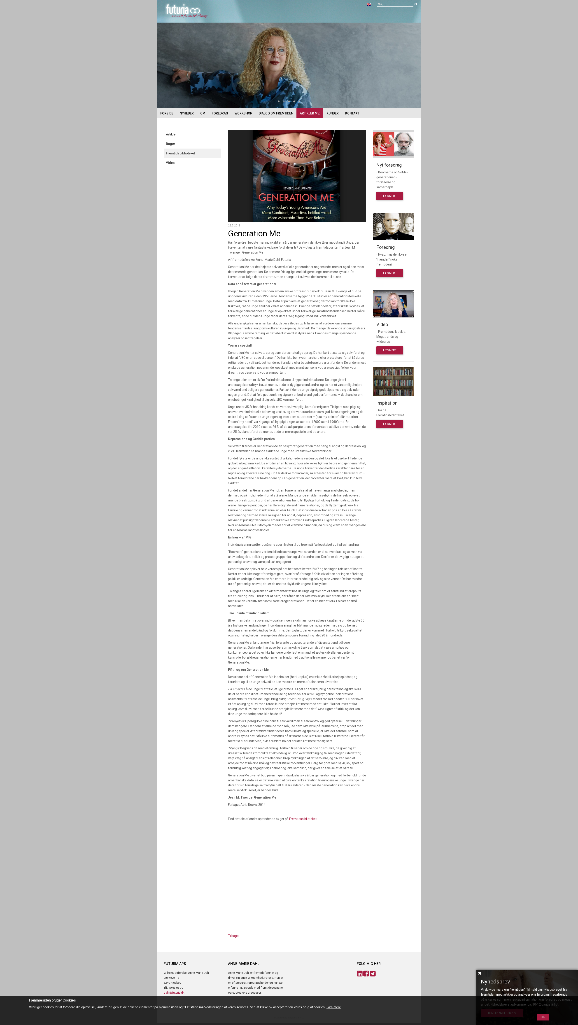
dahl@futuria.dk (174, 992)
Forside (166, 113)
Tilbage (233, 935)
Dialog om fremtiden (276, 113)
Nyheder (187, 113)
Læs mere (389, 196)
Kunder (332, 113)
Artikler (171, 134)
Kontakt (352, 113)
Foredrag (220, 113)
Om (202, 113)
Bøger (170, 144)
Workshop (243, 113)
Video (170, 163)
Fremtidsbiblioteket (180, 153)
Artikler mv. (310, 113)
